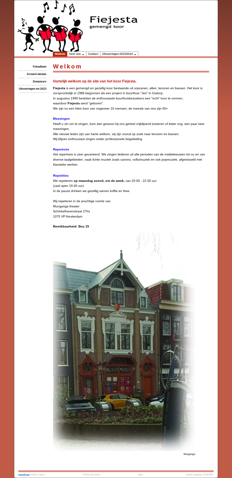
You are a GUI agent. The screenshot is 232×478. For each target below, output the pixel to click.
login (140, 474)
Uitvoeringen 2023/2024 (117, 54)
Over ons (75, 54)
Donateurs (39, 81)
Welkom (60, 54)
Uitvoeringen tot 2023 (32, 88)
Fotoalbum (39, 66)
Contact (93, 54)
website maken (37, 474)
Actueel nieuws (36, 74)
